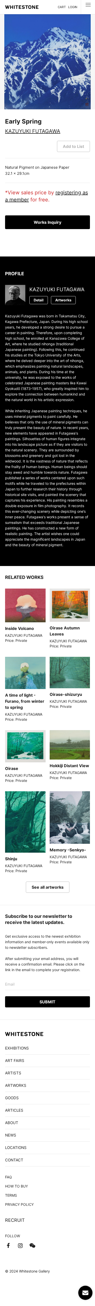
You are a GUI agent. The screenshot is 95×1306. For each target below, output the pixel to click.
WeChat (32, 1246)
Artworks (63, 300)
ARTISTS (13, 1073)
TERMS (11, 1195)
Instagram (20, 1246)
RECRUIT (15, 1220)
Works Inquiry (47, 222)
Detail (39, 300)
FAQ (8, 1177)
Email (10, 984)
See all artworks (48, 887)
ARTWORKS (15, 1085)
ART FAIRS (14, 1060)
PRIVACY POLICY (19, 1204)
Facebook (8, 1246)
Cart (62, 7)
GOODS (12, 1097)
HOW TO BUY (16, 1186)
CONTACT (14, 1160)
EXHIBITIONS (17, 1048)
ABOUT (11, 1122)
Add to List (73, 146)
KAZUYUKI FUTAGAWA (32, 131)
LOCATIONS (16, 1147)
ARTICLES (14, 1110)
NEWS (10, 1135)
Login (72, 7)
